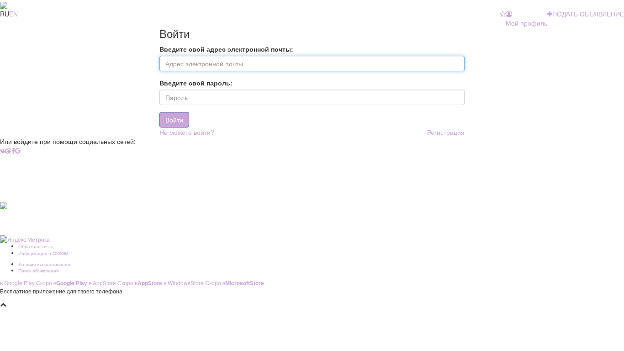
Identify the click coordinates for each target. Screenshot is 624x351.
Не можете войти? (186, 132)
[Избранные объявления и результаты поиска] (503, 13)
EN (13, 13)
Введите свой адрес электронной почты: (226, 48)
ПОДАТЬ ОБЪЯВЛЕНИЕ (588, 13)
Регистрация (446, 132)
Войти (174, 119)
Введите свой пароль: (196, 82)
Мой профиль (526, 22)
